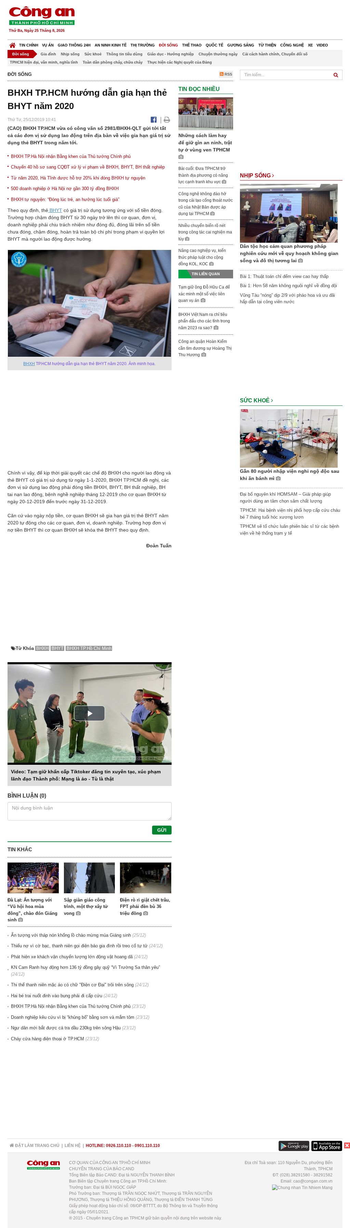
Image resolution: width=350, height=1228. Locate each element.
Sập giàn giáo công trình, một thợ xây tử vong (86, 906)
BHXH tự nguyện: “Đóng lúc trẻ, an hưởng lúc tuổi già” (65, 199)
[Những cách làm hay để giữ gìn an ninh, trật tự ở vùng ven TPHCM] (205, 113)
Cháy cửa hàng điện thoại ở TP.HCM (47, 1038)
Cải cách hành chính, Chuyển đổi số (275, 54)
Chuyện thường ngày (218, 54)
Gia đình (48, 54)
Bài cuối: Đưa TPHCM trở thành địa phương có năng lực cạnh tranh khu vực (203, 175)
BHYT (55, 210)
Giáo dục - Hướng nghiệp (170, 54)
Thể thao (192, 45)
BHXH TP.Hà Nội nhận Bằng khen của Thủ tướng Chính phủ (71, 156)
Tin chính (28, 45)
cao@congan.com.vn (313, 1181)
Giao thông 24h (74, 45)
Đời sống (168, 45)
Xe (310, 45)
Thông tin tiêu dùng (124, 54)
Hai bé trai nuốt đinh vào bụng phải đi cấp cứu (56, 995)
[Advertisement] (218, 20)
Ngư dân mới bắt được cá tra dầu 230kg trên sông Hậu (66, 1027)
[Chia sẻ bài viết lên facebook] (154, 120)
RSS (228, 74)
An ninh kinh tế (110, 45)
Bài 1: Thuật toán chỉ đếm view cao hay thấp (284, 276)
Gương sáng (240, 45)
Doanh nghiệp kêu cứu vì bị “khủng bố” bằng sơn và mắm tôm (72, 1017)
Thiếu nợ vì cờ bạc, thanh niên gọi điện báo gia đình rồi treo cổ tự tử (79, 945)
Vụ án (48, 45)
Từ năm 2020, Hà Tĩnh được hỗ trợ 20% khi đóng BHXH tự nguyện (78, 178)
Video (322, 45)
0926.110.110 (118, 1145)
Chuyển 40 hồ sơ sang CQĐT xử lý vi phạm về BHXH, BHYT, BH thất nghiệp (88, 167)
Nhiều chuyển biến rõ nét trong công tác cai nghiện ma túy (205, 232)
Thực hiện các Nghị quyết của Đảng (179, 62)
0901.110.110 (147, 1145)
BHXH (29, 363)
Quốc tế (214, 45)
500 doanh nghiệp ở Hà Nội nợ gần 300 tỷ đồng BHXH (65, 188)
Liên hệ (73, 1145)
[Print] (167, 120)
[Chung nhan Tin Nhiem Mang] (302, 1187)
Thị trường (143, 45)
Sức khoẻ (93, 54)
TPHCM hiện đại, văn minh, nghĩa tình (44, 62)
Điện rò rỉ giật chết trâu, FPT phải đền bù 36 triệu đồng (145, 906)
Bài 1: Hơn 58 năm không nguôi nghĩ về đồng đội (288, 285)
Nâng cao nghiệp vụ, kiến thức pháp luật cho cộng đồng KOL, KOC (202, 257)
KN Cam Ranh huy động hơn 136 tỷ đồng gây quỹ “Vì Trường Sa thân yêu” (85, 967)
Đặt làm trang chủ (36, 1145)
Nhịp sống (70, 54)
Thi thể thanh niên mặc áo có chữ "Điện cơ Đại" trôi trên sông (72, 984)
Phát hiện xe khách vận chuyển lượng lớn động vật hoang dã (72, 956)
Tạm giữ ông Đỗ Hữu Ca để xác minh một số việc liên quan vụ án (204, 294)
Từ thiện (267, 45)
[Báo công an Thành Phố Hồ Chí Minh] (42, 15)
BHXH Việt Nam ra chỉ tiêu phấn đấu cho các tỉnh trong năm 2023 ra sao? (204, 321)
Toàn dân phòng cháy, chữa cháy (113, 62)
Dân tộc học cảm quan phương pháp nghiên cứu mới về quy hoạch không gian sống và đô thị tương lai (289, 253)
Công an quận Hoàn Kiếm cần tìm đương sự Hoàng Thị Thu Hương (205, 348)
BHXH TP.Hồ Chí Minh (89, 648)
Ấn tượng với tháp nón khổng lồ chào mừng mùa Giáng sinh (71, 935)
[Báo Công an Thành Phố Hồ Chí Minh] (12, 43)
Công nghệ (292, 45)
